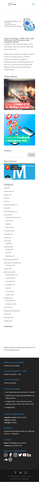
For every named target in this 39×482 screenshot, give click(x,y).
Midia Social (12, 49)
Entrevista (9, 301)
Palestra (8, 227)
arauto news (8, 191)
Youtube (6, 321)
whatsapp (9, 256)
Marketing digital (9, 259)
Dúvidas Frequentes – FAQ (12, 374)
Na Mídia (6, 298)
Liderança (9, 265)
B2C (5, 201)
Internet (23, 47)
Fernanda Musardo (12, 350)
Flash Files (7, 234)
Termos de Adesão (10, 383)
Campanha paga (9, 205)
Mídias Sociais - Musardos (14, 44)
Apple (6, 188)
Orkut (7, 288)
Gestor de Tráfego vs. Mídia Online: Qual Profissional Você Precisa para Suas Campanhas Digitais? (19, 40)
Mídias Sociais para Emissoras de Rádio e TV (19, 347)
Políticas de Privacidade (12, 366)
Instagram (9, 285)
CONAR (8, 243)
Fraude (6, 237)
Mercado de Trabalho (11, 263)
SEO (7, 253)
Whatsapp (7, 317)
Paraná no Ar (10, 304)
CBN (14, 47)
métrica (6, 269)
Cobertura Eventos (12, 217)
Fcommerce (8, 231)
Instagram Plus (10, 407)
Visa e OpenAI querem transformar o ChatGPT (20, 392)
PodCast (6, 307)
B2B (5, 198)
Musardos (25, 479)
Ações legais (8, 47)
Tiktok (6, 314)
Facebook (9, 278)
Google (8, 249)
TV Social (8, 291)
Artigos (6, 195)
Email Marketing (9, 211)
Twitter (8, 295)
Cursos (8, 221)
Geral (18, 47)
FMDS (7, 224)
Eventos (6, 215)
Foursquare (9, 281)
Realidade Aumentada (11, 311)
